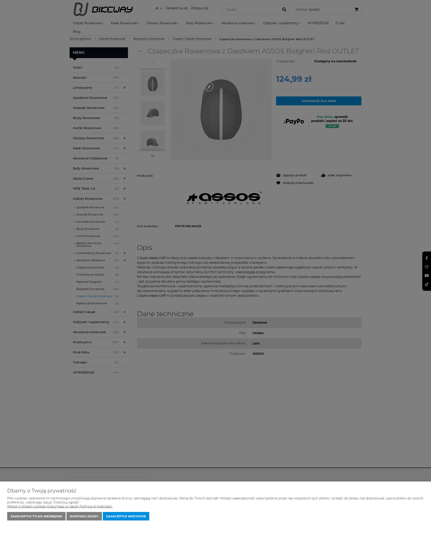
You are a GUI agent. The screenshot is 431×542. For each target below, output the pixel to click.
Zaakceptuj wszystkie (126, 516)
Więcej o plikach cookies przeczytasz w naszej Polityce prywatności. (60, 506)
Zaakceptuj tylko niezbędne (36, 516)
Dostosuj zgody (84, 516)
